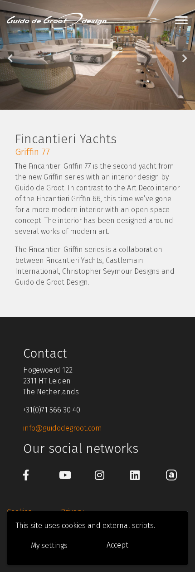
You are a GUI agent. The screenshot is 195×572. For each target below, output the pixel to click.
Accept (117, 545)
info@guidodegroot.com (62, 428)
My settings (49, 545)
